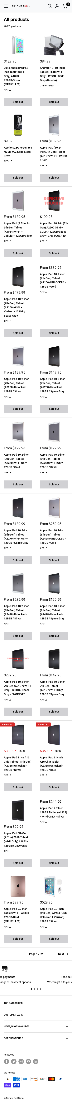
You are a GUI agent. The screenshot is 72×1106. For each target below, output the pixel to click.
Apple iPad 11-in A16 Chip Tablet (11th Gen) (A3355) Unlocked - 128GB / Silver (17, 763)
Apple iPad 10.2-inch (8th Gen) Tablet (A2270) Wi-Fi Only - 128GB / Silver (52, 461)
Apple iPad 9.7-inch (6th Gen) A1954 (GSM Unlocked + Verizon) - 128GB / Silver (53, 915)
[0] (65, 6)
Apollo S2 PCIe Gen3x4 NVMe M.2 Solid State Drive (18, 151)
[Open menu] (6, 6)
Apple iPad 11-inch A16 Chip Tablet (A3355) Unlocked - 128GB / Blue (51, 763)
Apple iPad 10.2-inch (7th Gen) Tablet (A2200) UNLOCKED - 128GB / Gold (53, 280)
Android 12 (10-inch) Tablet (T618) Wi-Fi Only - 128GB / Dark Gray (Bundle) (52, 74)
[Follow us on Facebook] (6, 1061)
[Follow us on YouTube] (28, 1061)
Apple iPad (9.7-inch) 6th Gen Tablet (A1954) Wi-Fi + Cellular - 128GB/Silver (18, 229)
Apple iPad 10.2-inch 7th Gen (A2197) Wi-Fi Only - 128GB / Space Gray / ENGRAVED (17, 688)
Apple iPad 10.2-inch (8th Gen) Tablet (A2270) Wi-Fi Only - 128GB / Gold (16, 461)
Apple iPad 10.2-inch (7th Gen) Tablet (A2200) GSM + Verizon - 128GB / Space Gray (16, 307)
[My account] (57, 6)
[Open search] (50, 6)
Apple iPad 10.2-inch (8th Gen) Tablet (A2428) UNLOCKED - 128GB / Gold (53, 536)
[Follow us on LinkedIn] (35, 1061)
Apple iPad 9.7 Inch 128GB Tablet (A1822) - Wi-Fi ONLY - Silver (53, 812)
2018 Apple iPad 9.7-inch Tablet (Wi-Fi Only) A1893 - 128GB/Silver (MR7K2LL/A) (16, 76)
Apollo (8, 161)
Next (61, 954)
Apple (7, 90)
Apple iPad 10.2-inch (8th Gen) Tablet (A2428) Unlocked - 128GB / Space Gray (52, 612)
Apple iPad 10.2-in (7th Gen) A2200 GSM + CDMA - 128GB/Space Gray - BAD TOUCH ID (54, 229)
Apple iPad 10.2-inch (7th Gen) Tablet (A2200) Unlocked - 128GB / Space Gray (52, 385)
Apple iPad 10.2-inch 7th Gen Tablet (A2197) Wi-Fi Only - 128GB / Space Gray (52, 688)
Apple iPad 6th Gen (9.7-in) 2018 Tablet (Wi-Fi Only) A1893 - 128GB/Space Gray (16, 839)
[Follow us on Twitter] (14, 1061)
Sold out (18, 101)
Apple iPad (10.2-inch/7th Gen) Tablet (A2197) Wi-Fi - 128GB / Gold (53, 154)
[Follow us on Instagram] (21, 1061)
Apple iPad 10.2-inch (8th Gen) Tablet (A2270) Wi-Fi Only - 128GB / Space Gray (16, 536)
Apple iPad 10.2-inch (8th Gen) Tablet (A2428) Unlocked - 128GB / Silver (16, 612)
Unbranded (47, 85)
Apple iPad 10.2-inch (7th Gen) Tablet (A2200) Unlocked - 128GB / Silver (16, 385)
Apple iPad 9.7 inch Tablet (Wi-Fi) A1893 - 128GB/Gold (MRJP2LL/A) (17, 915)
